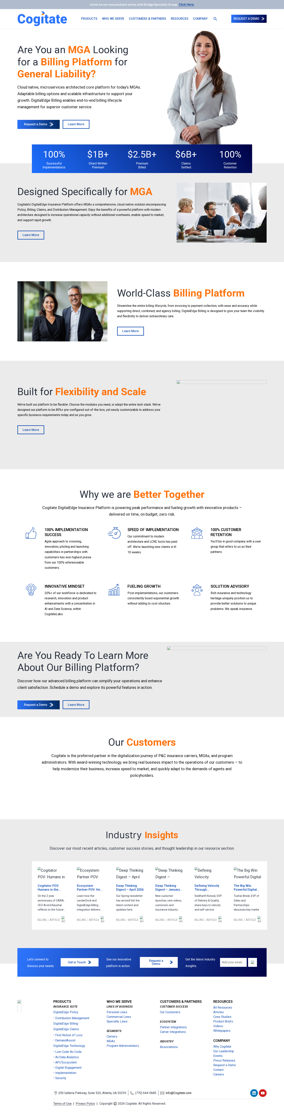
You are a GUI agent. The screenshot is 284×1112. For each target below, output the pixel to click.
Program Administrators (123, 1046)
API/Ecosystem (66, 1062)
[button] (214, 19)
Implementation (65, 1073)
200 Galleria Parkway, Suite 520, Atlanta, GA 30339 (92, 1093)
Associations (169, 1047)
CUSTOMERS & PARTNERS (147, 18)
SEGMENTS (114, 1031)
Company (200, 18)
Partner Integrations (173, 1027)
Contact (218, 1070)
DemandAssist (65, 1040)
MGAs (111, 1041)
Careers (218, 1074)
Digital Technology (69, 1046)
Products (89, 18)
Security (60, 1078)
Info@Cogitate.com (178, 1093)
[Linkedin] (254, 1093)
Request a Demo (35, 124)
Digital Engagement (68, 1067)
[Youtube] (263, 1093)
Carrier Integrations (173, 1032)
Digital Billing (65, 1023)
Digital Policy (65, 1012)
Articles (218, 1012)
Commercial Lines (119, 1017)
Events (218, 1056)
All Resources (222, 1007)
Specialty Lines (117, 1021)
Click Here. (187, 4)
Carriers (112, 1036)
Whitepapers (221, 1031)
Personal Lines (117, 1012)
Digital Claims (66, 1029)
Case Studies (222, 1017)
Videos (218, 1026)
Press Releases (224, 1060)
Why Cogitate (222, 1046)
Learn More (76, 124)
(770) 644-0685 (145, 1093)
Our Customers (170, 1012)
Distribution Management (72, 1018)
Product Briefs (223, 1021)
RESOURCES (223, 1001)
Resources (179, 18)
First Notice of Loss (68, 1035)
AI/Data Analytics (67, 1057)
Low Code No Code (68, 1052)
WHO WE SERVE (113, 18)
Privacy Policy (85, 1103)
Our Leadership (223, 1051)
